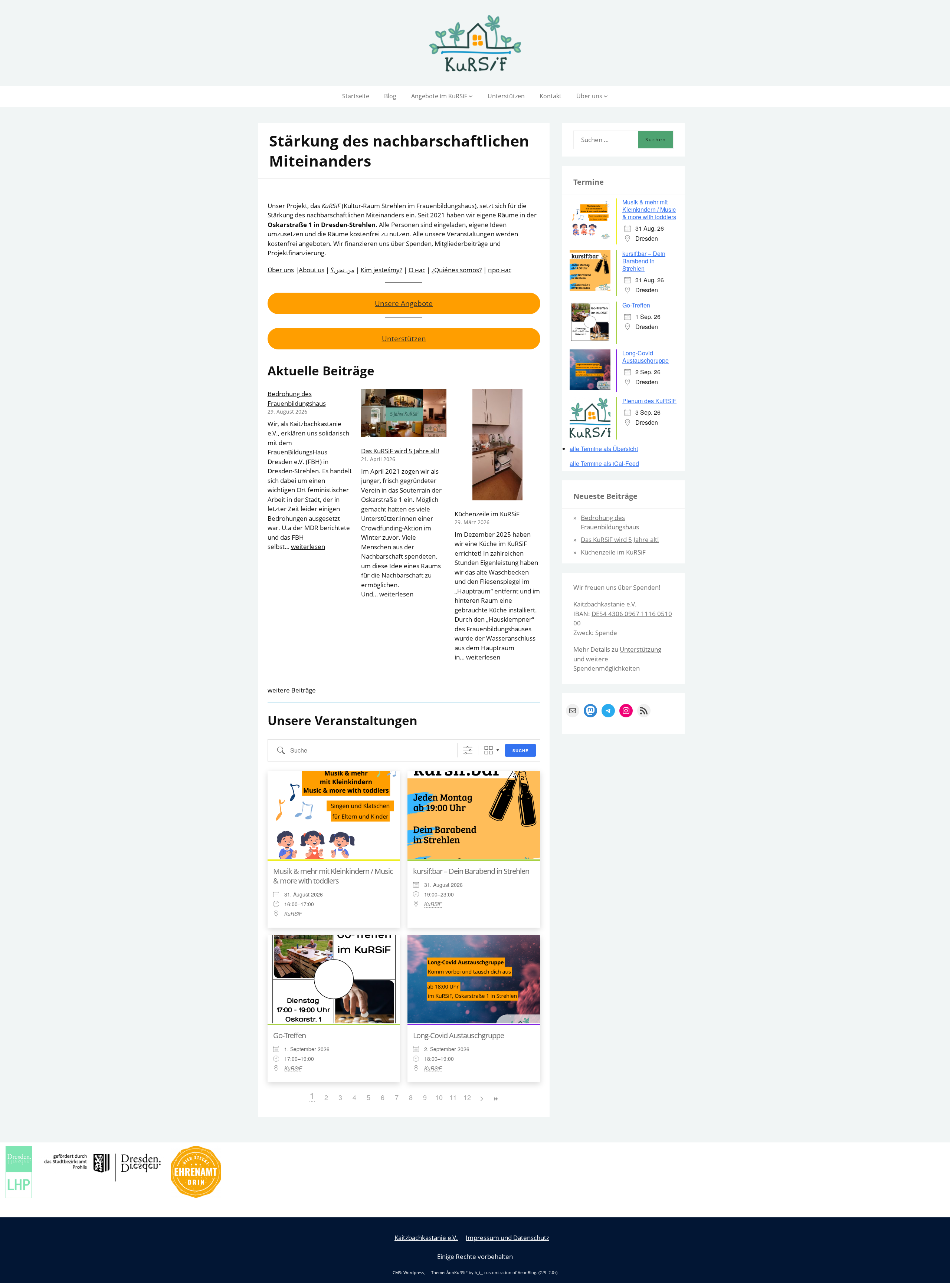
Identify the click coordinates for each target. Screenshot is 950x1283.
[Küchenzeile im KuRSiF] (497, 446)
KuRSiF (293, 914)
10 (439, 1097)
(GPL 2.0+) (547, 1272)
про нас (499, 270)
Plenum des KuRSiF (649, 401)
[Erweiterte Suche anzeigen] (467, 750)
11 (453, 1097)
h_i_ (478, 1272)
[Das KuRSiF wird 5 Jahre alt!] (404, 414)
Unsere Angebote (404, 303)
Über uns (589, 96)
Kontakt (550, 96)
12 (467, 1097)
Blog (390, 96)
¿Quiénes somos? (457, 270)
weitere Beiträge (292, 690)
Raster (488, 750)
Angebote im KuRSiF (439, 96)
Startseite (355, 96)
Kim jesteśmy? (381, 270)
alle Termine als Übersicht (604, 448)
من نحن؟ (342, 270)
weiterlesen (308, 546)
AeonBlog (527, 1272)
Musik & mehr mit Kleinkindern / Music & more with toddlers (333, 876)
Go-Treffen (289, 1035)
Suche (520, 750)
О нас (417, 270)
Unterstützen (506, 96)
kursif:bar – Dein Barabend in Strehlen (471, 871)
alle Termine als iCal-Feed (604, 463)
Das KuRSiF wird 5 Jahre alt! (400, 451)
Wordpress (413, 1272)
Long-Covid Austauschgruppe (458, 1035)
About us (311, 270)
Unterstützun (639, 649)
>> (495, 1098)
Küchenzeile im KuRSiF (487, 514)
